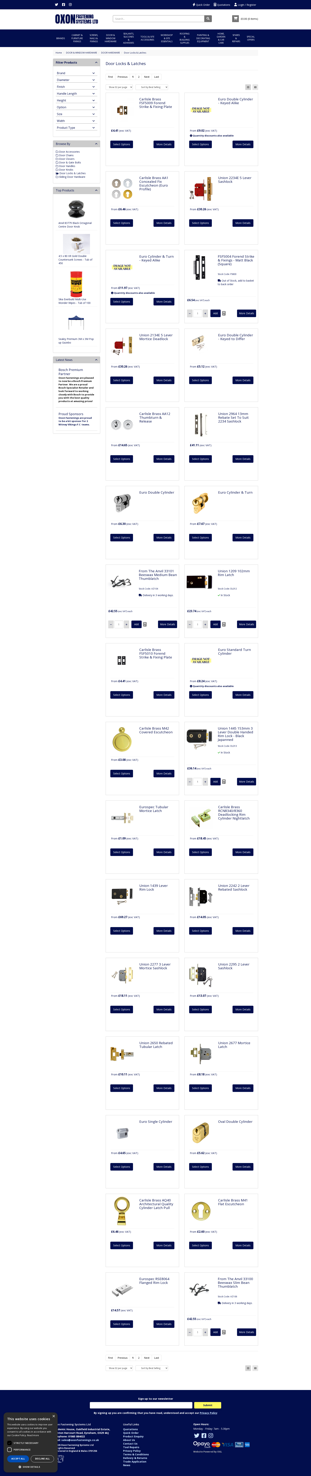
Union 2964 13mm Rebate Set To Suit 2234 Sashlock (233, 417)
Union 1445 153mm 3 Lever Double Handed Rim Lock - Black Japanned (235, 734)
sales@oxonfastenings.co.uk (80, 1440)
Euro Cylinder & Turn (235, 492)
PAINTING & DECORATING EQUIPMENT (203, 38)
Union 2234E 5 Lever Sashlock (234, 179)
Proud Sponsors (70, 414)
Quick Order (202, 4)
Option (61, 107)
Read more (33, 1435)
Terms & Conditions (136, 1454)
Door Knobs (65, 169)
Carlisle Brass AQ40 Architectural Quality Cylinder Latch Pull (156, 1204)
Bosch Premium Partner (70, 372)
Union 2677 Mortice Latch (234, 1045)
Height (61, 100)
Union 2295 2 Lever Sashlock (233, 966)
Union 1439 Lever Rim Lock (153, 887)
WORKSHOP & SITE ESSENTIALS (167, 38)
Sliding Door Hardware (71, 176)
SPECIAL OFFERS (251, 38)
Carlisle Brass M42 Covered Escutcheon (156, 730)
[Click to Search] (208, 18)
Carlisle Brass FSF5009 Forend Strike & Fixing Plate (155, 103)
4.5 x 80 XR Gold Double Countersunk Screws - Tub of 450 (75, 259)
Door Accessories (69, 151)
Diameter (63, 79)
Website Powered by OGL (207, 1451)
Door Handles (66, 166)
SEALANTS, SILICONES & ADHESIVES (128, 38)
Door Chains (66, 155)
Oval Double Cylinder (235, 1121)
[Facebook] (63, 4)
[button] (30, 1467)
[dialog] (31, 1442)
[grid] (248, 87)
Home (59, 52)
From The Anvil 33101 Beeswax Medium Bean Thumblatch (158, 575)
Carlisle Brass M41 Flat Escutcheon (233, 1202)
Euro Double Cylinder (156, 492)
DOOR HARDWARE (110, 52)
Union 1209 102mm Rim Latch (234, 573)
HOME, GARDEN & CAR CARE (221, 38)
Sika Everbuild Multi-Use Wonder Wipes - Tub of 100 (74, 301)
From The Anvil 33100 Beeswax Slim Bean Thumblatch (235, 1283)
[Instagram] (70, 4)
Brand (61, 73)
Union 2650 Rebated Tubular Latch (156, 1045)
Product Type (66, 127)
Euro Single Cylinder (155, 1121)
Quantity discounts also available (213, 135)
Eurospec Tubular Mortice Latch (153, 809)
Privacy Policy (208, 1413)
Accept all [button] (18, 1458)
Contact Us (130, 1443)
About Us (129, 1440)
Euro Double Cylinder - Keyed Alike (235, 101)
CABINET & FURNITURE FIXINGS (77, 38)
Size (59, 113)
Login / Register (246, 4)
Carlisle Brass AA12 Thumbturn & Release (154, 417)
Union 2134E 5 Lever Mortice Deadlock (156, 337)
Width (61, 120)
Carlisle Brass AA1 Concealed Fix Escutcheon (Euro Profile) (153, 183)
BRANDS (60, 38)
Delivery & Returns (135, 1458)
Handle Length (67, 93)
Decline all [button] (42, 1458)
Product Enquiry (133, 1436)
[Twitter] (56, 4)
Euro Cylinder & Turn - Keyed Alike (156, 258)
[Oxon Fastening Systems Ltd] (76, 18)
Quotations (223, 4)
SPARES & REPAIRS (236, 38)
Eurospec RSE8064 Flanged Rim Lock (154, 1281)
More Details (164, 144)
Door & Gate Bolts (69, 162)
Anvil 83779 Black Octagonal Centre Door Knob (75, 224)
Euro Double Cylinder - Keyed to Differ (235, 337)
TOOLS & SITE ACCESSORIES (147, 38)
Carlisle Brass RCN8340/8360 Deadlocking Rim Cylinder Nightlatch (234, 813)
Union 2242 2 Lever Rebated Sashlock (233, 887)
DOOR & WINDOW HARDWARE (110, 38)
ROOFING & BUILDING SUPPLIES (185, 38)
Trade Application (134, 1461)
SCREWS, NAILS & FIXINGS (94, 38)
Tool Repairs (131, 1447)
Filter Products (66, 62)
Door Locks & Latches (135, 52)
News (126, 1465)
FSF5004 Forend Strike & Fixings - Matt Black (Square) (236, 260)
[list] (255, 87)
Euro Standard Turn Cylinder (234, 651)
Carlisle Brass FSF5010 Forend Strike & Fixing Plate (155, 653)
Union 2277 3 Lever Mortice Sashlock (155, 966)
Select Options (121, 144)
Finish (61, 86)
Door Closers (66, 159)
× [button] (53, 1416)
